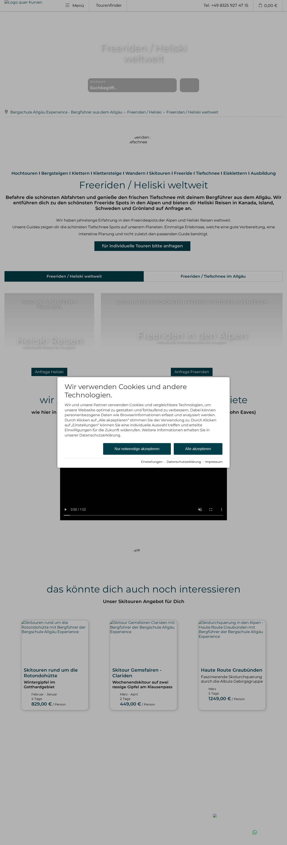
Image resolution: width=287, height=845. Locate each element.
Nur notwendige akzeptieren (137, 449)
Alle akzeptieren (198, 449)
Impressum (213, 462)
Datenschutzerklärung (184, 462)
